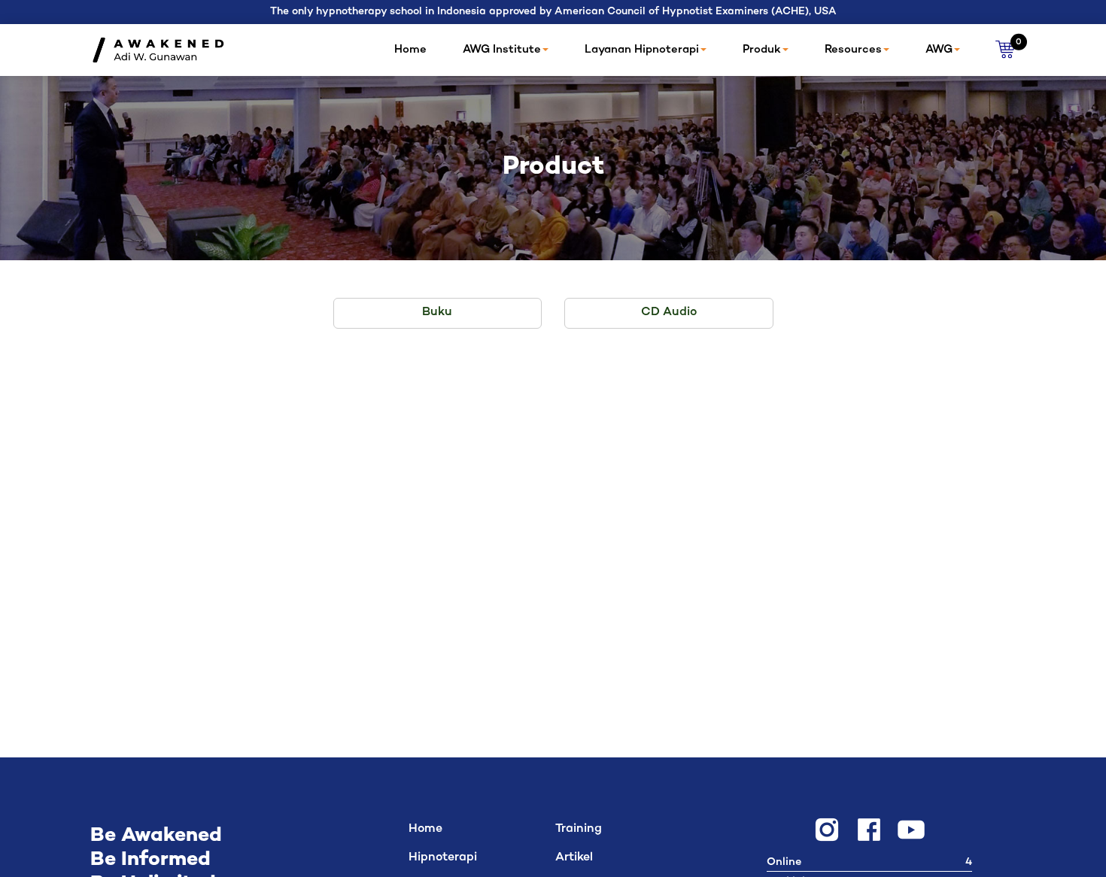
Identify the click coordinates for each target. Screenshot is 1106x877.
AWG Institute (502, 49)
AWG (939, 49)
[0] (1005, 50)
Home (410, 49)
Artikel (574, 858)
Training (578, 829)
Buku (437, 312)
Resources (853, 49)
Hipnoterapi (443, 858)
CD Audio (669, 312)
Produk (762, 49)
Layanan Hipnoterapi (642, 49)
